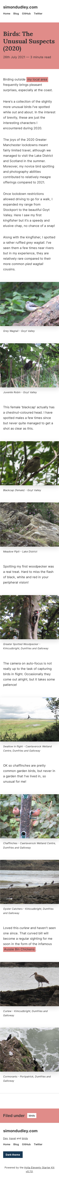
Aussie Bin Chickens (19, 949)
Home (6, 13)
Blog (16, 13)
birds (32, 1115)
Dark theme (13, 1154)
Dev (5, 1138)
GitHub (26, 13)
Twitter (38, 13)
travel (12, 1138)
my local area (37, 79)
